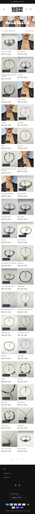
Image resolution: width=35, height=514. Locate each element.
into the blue (21, 216)
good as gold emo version (8, 286)
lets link (3, 122)
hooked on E (21, 425)
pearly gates (21, 355)
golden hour (21, 263)
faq (4, 469)
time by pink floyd (5, 216)
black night (4, 402)
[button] (4, 9)
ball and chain (5, 425)
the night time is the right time (8, 263)
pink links (3, 240)
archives (6, 477)
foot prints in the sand (23, 332)
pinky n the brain (22, 240)
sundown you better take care (25, 309)
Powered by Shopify (24, 510)
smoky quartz (21, 286)
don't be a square (22, 448)
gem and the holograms (7, 193)
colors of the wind (22, 169)
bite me (3, 379)
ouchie (3, 99)
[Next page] (22, 459)
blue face (20, 74)
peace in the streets (6, 448)
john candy (20, 122)
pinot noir (20, 145)
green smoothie (22, 99)
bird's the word (21, 51)
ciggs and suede (5, 332)
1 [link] (12, 459)
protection (4, 355)
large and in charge (6, 51)
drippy (3, 145)
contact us (7, 473)
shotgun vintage (14, 510)
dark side (20, 379)
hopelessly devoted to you (8, 309)
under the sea (21, 402)
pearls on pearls (22, 193)
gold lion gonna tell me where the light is (9, 75)
